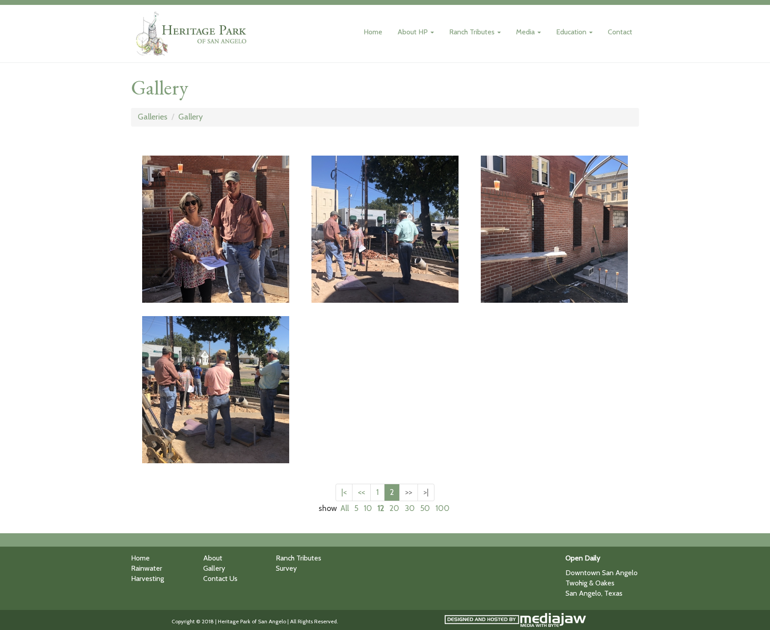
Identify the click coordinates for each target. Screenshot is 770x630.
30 (410, 508)
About (212, 558)
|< (344, 492)
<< (361, 492)
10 (368, 508)
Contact (620, 32)
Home (373, 32)
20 (394, 508)
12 (380, 508)
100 (442, 508)
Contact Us (220, 578)
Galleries (153, 117)
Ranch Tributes (298, 558)
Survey (286, 568)
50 (425, 508)
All (344, 508)
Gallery (190, 117)
